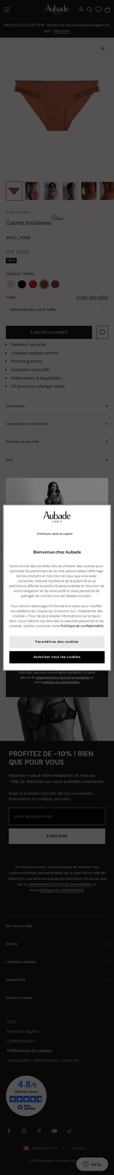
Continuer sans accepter (55, 534)
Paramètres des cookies (57, 642)
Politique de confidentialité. (82, 626)
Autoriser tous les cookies (57, 657)
